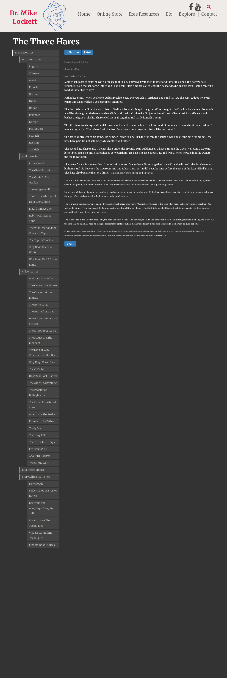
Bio (169, 14)
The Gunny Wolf (38, 462)
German (34, 94)
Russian (34, 142)
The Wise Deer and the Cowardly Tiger (42, 230)
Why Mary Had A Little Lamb (43, 262)
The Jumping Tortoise (42, 330)
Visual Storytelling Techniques (40, 535)
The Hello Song (38, 304)
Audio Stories (30, 156)
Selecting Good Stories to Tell (43, 493)
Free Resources (144, 14)
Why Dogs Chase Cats (42, 362)
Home (84, 14)
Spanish (34, 135)
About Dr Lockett (39, 456)
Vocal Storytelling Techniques (40, 523)
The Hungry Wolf (39, 189)
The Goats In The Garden (39, 180)
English (33, 66)
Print (87, 52)
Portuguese (36, 128)
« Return (73, 52)
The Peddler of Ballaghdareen (38, 392)
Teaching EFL (37, 435)
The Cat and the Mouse (43, 285)
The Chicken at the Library (40, 295)
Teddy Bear (36, 428)
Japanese (34, 115)
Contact (209, 14)
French (33, 87)
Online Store (110, 14)
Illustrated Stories (33, 469)
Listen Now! (36, 163)
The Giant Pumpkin (41, 170)
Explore (187, 14)
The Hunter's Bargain (42, 311)
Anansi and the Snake (42, 414)
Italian (33, 108)
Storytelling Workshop (36, 476)
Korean (33, 121)
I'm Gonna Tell (38, 449)
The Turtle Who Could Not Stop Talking (42, 199)
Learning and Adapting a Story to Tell (41, 508)
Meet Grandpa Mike (41, 278)
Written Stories (31, 59)
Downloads (36, 483)
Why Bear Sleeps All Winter (41, 249)
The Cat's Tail (37, 369)
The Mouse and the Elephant (40, 340)
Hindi (32, 101)
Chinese (34, 73)
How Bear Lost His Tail (43, 376)
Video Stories (30, 271)
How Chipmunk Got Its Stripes (43, 321)
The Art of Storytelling (43, 383)
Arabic (33, 80)
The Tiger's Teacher (41, 240)
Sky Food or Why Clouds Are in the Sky (42, 352)
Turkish (34, 149)
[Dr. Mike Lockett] (39, 4)
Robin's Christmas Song (40, 218)
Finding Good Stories (42, 545)
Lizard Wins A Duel (40, 208)
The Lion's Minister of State (42, 405)
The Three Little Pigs (42, 442)
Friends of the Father (41, 421)
